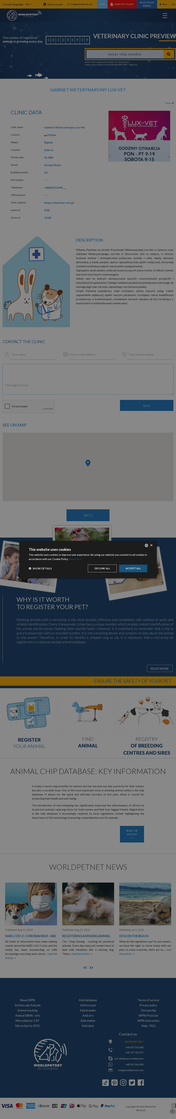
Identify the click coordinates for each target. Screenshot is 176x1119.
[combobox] (146, 545)
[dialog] (88, 559)
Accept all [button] (133, 568)
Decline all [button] (102, 568)
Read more (75, 559)
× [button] (151, 545)
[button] (40, 568)
